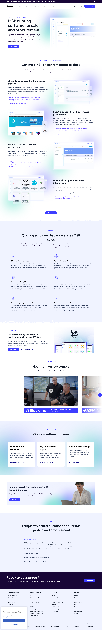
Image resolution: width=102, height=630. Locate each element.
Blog (75, 609)
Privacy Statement (54, 626)
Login (81, 6)
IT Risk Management (57, 609)
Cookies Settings (77, 626)
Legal (27, 626)
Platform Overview (12, 597)
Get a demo (90, 6)
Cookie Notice (90, 626)
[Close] (25, 608)
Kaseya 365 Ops (12, 604)
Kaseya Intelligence (12, 595)
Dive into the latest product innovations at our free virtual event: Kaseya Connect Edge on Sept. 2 (31, 1)
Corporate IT (55, 597)
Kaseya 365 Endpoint (13, 600)
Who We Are (77, 595)
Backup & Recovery (57, 600)
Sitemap (66, 626)
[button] (51, 540)
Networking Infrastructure (36, 613)
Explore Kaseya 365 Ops (27, 349)
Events (76, 604)
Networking (55, 611)
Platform (20, 6)
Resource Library (78, 611)
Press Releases (78, 597)
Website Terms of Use (39, 626)
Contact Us (77, 613)
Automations (11, 606)
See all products (34, 615)
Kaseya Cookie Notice (7, 616)
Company (53, 6)
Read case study (52, 411)
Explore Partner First (74, 462)
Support (74, 6)
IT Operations (55, 606)
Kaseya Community (79, 602)
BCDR (31, 595)
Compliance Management (36, 611)
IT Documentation (34, 600)
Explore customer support (46, 462)
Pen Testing (33, 609)
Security (54, 604)
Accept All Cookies (14, 620)
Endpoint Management (57, 602)
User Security (33, 606)
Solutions (27, 6)
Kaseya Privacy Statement (8, 617)
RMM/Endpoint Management (37, 597)
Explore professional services (17, 462)
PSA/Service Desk (34, 602)
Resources (36, 6)
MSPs (53, 595)
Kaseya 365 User (12, 602)
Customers (44, 6)
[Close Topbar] (94, 2)
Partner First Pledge (79, 600)
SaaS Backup (33, 604)
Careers (76, 606)
